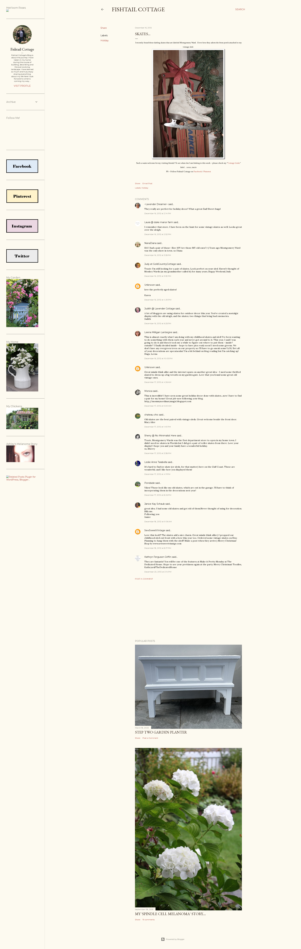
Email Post (147, 183)
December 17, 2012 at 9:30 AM (157, 406)
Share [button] (103, 28)
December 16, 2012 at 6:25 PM (157, 323)
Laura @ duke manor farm (158, 222)
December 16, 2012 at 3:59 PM (157, 276)
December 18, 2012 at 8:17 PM (157, 548)
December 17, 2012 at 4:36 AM (157, 382)
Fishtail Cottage (138, 9)
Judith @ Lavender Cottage (159, 308)
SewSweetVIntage (154, 530)
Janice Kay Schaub (154, 503)
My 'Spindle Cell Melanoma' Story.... (170, 913)
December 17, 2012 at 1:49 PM (157, 427)
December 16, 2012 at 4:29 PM (157, 300)
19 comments (149, 919)
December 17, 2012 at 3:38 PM (157, 453)
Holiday (104, 40)
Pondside (149, 483)
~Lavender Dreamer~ (156, 204)
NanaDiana (150, 243)
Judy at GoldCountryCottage (160, 264)
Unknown (149, 284)
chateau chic (151, 414)
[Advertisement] (188, 610)
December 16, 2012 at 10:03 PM (158, 358)
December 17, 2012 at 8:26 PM (157, 495)
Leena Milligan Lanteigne (158, 332)
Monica (148, 391)
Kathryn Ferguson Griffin (157, 556)
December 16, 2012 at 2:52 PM (157, 234)
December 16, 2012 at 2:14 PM (157, 213)
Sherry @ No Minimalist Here (160, 435)
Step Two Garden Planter (161, 732)
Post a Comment (144, 579)
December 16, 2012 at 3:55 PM (157, 255)
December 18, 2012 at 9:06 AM (158, 521)
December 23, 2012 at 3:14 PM (157, 572)
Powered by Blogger (175, 939)
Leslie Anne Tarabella (155, 462)
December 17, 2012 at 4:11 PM (157, 474)
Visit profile (22, 85)
